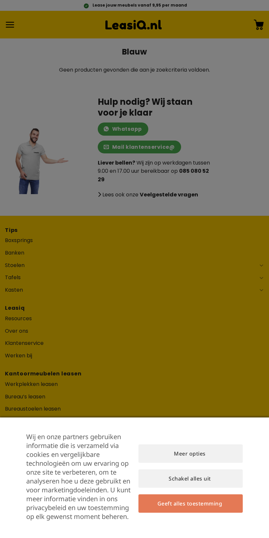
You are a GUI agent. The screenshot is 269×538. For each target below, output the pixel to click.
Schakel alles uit (190, 478)
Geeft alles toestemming (189, 503)
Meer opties (189, 453)
